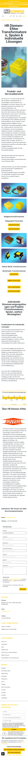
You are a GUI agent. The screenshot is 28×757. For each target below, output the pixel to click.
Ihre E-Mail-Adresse (7, 548)
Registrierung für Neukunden (8, 629)
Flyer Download (14, 274)
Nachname (5, 542)
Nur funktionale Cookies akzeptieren (14, 749)
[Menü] (2, 16)
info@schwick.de (10, 517)
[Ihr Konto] (16, 16)
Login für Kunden (5, 626)
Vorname (5, 536)
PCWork (3, 684)
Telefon (5, 554)
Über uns (3, 641)
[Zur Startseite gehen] (14, 11)
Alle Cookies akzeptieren (14, 752)
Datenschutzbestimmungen (15, 579)
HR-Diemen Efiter (5, 670)
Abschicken (23, 589)
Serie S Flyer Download (14, 291)
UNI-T (3, 681)
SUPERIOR (4, 698)
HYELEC (3, 689)
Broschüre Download (14, 224)
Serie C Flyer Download (14, 287)
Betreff (5, 560)
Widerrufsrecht (5, 655)
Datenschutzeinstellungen (14, 746)
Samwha (3, 668)
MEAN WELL (4, 673)
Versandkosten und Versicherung (10, 657)
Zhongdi (3, 692)
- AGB (13, 755)
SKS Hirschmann (5, 687)
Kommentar (5, 565)
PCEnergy (4, 676)
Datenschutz (4, 649)
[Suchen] (10, 16)
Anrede (5, 530)
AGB (13, 580)
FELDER (3, 695)
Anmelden (14, 729)
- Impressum (9, 755)
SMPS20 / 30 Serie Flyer (14, 280)
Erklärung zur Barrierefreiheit (9, 652)
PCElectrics (4, 679)
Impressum (4, 644)
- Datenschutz (19, 755)
